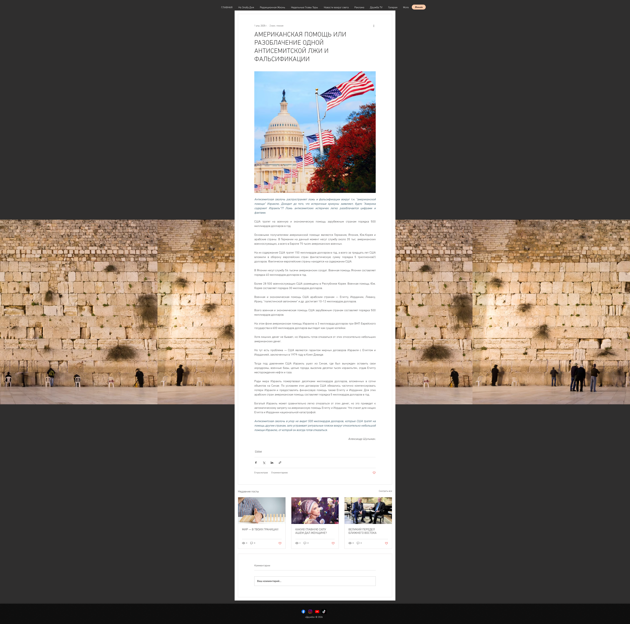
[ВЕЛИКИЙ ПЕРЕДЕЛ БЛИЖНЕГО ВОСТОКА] (368, 510)
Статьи (258, 451)
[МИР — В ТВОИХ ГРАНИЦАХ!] (261, 510)
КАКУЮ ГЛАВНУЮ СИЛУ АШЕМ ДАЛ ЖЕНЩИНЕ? (311, 531)
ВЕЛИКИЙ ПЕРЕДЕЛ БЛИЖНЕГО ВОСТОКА (362, 531)
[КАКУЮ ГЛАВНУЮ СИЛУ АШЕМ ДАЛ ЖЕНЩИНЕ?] (315, 510)
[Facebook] (303, 611)
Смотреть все (385, 491)
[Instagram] (310, 611)
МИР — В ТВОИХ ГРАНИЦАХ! (260, 529)
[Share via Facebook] (255, 462)
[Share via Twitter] (263, 462)
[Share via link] (280, 462)
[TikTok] (324, 611)
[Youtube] (317, 611)
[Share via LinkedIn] (271, 462)
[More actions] (374, 26)
